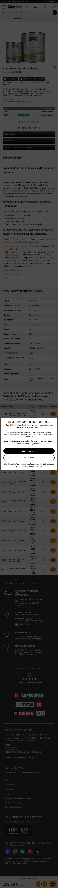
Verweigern (29, 458)
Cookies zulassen (29, 451)
